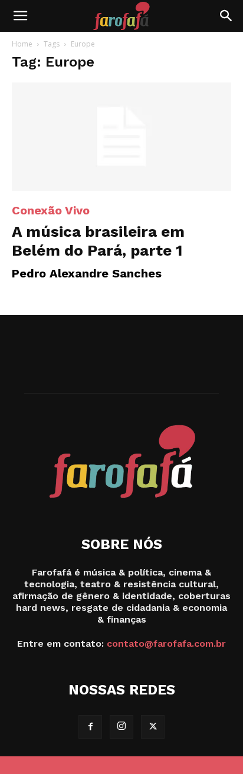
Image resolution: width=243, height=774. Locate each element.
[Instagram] (121, 727)
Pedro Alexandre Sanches (87, 273)
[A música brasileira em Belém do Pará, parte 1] (121, 136)
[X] (153, 727)
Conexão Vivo (51, 210)
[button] (20, 16)
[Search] (226, 16)
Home (22, 44)
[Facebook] (90, 727)
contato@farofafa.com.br (166, 643)
